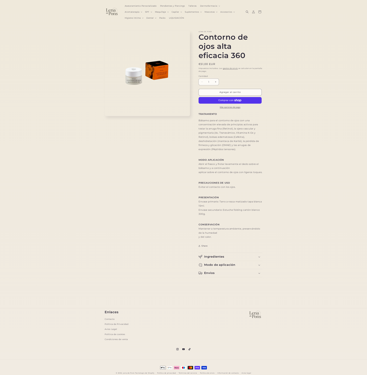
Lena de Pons (128, 373)
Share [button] (204, 246)
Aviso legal (246, 373)
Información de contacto (228, 373)
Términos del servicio (188, 373)
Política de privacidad (166, 373)
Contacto (110, 319)
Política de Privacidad (116, 324)
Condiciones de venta (116, 339)
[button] (209, 6)
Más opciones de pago (230, 107)
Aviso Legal (111, 329)
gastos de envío (230, 68)
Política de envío (207, 373)
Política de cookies (115, 334)
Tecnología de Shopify (144, 373)
